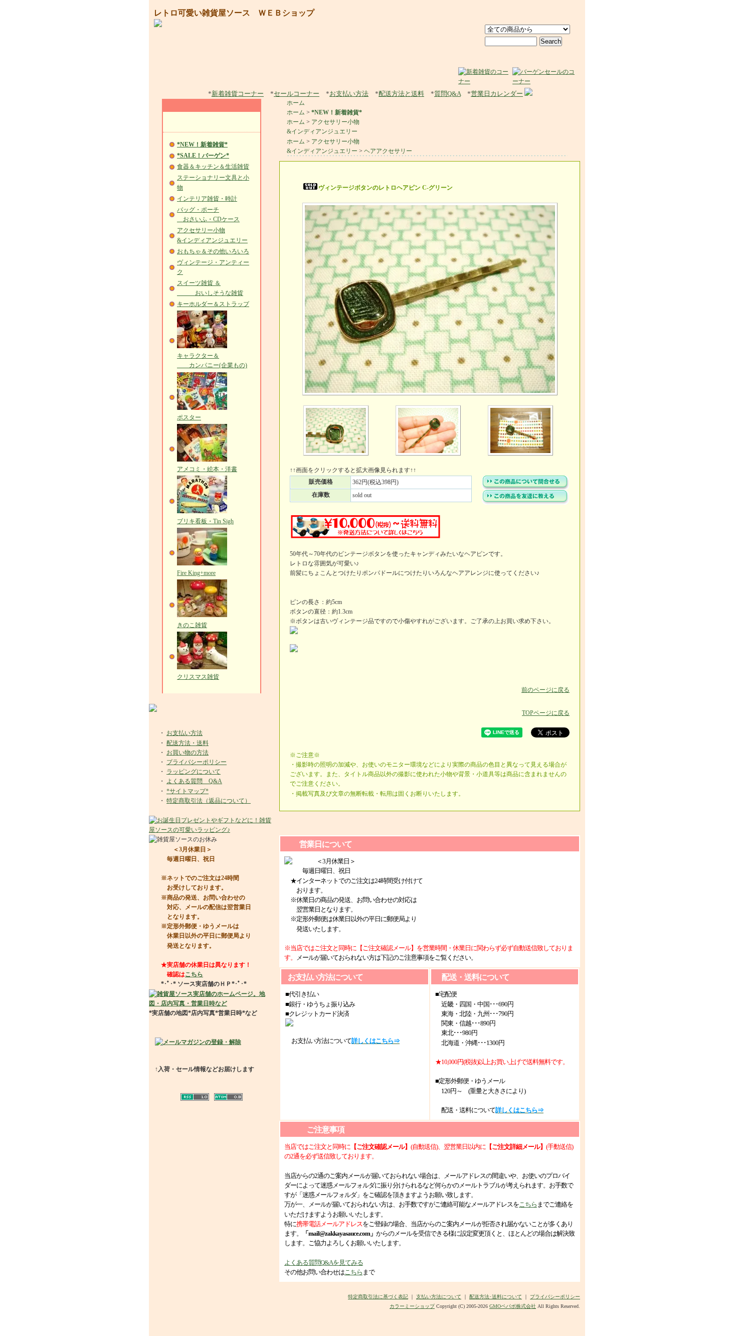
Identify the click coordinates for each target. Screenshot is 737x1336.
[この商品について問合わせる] (525, 488)
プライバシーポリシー (196, 762)
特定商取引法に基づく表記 (378, 1296)
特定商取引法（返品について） (208, 800)
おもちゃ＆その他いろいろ (213, 251)
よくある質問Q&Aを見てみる (323, 1262)
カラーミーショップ (412, 1306)
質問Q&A (447, 93)
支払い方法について (438, 1296)
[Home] (472, 13)
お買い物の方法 (187, 752)
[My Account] (513, 13)
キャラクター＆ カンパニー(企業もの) (212, 360)
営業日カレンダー (497, 93)
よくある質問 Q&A (194, 781)
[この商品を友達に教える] (525, 502)
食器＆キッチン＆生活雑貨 (213, 166)
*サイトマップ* (187, 791)
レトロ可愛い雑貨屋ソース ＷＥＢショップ (234, 13)
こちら (194, 974)
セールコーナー (296, 93)
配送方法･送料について (495, 1296)
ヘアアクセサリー (388, 151)
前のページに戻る (545, 689)
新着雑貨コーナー (238, 93)
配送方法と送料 (401, 93)
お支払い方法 (348, 93)
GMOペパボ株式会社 (512, 1306)
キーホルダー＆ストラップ (213, 304)
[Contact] (559, 13)
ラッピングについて (193, 771)
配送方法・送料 (187, 743)
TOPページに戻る (546, 712)
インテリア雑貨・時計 (207, 198)
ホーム (296, 102)
